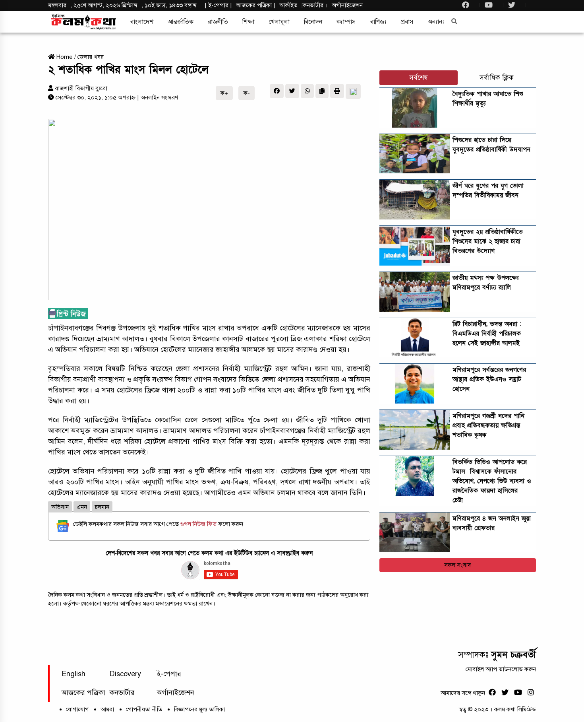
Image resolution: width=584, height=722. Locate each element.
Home (64, 56)
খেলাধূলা (279, 22)
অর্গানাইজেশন (347, 5)
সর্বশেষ (418, 78)
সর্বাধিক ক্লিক (497, 78)
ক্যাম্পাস (346, 22)
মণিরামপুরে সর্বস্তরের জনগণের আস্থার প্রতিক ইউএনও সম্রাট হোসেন (489, 379)
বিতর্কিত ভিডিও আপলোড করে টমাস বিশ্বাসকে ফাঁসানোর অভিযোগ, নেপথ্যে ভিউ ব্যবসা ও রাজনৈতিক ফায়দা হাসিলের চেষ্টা (492, 481)
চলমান (102, 506)
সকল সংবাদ (457, 565)
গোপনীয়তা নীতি (144, 709)
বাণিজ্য (378, 22)
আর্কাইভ (288, 5)
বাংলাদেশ (141, 22)
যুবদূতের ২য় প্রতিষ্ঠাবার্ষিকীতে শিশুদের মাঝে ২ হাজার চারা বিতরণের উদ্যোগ (488, 241)
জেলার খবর (90, 56)
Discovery (125, 674)
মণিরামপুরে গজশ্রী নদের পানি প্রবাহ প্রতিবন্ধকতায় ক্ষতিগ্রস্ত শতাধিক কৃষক (488, 425)
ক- (247, 93)
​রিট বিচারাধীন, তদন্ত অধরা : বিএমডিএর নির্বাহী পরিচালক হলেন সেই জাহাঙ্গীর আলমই (487, 333)
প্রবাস (407, 22)
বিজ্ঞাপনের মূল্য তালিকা (199, 709)
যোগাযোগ (77, 709)
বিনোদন (313, 22)
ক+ (224, 93)
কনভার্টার (314, 5)
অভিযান (60, 506)
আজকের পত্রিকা (83, 692)
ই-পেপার (218, 5)
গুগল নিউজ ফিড (199, 524)
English (73, 674)
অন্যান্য (436, 22)
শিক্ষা (248, 22)
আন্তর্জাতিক (180, 22)
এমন (82, 506)
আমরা (107, 709)
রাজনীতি (218, 22)
